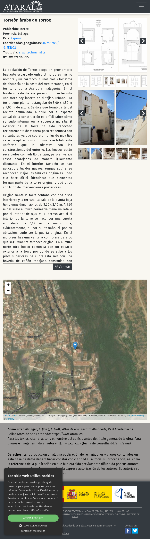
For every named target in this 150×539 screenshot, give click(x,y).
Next (145, 40)
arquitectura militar (33, 52)
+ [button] (8, 284)
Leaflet (7, 415)
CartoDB (10, 418)
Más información (40, 510)
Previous (84, 40)
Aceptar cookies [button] (33, 517)
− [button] (8, 290)
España (16, 38)
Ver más (65, 267)
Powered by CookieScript (33, 531)
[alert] (33, 501)
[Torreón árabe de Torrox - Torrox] (75, 346)
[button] (33, 525)
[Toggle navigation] (141, 6)
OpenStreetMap (136, 415)
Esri (16, 415)
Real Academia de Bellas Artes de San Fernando (85, 525)
